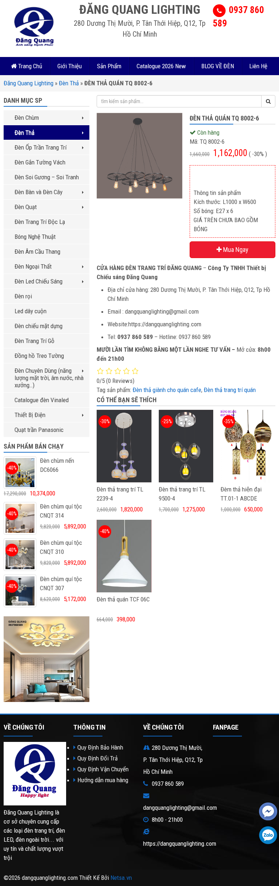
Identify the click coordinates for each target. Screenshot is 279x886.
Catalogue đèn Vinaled (42, 400)
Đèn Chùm (27, 117)
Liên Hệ (258, 66)
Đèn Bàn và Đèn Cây (38, 192)
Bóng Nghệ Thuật (35, 236)
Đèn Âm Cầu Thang (37, 251)
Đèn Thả (69, 83)
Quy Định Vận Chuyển (103, 769)
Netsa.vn (121, 877)
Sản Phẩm (109, 66)
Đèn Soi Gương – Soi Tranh (47, 177)
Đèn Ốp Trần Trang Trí (40, 147)
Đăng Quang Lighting (28, 83)
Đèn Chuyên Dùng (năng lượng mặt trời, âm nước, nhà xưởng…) (49, 378)
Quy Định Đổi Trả (97, 758)
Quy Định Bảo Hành (100, 747)
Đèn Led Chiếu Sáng (38, 281)
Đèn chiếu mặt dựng (38, 326)
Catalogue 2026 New (161, 66)
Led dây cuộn (30, 311)
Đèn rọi (23, 296)
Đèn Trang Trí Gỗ (34, 340)
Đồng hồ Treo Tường (39, 355)
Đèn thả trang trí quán (230, 389)
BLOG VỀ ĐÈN (217, 66)
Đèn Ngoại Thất (33, 266)
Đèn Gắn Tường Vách (40, 162)
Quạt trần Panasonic (39, 429)
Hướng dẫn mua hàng (102, 780)
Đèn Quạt (26, 207)
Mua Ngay (235, 249)
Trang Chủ (29, 66)
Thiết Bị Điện (30, 414)
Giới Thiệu (69, 66)
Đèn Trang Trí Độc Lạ (40, 221)
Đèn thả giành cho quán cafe (167, 389)
